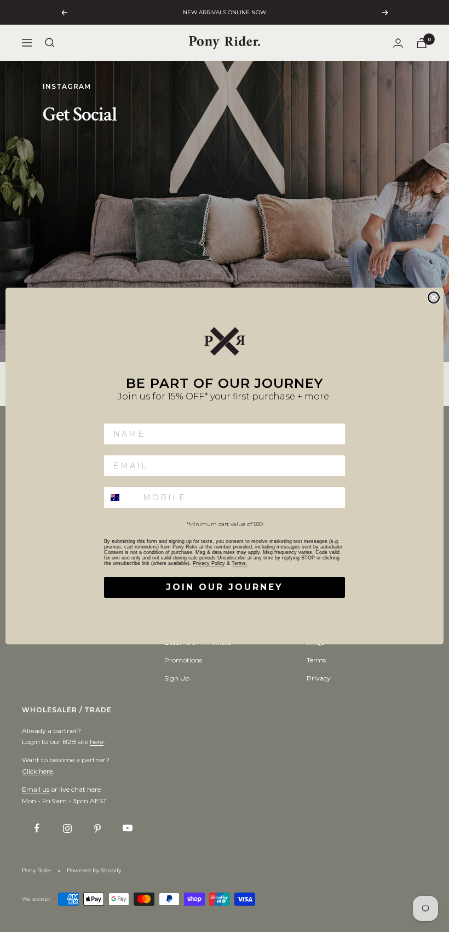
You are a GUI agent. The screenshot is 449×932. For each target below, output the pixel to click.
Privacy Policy (209, 563)
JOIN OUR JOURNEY (224, 587)
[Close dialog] (433, 297)
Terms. (239, 563)
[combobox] (121, 497)
